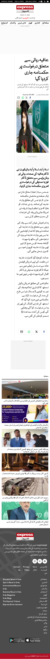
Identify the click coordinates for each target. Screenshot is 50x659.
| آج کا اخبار (32, 18)
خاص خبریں (22, 23)
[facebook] (44, 332)
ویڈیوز (45, 629)
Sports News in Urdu (11, 582)
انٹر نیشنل (43, 592)
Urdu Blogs (7, 598)
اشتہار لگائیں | (19, 18)
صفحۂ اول (45, 23)
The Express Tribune (11, 601)
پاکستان (13, 23)
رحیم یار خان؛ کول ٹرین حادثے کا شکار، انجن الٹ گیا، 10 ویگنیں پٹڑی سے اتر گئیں (25, 499)
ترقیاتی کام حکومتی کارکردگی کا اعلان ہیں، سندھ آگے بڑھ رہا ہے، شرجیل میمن (27, 523)
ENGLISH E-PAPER (31, 1)
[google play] (17, 641)
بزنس (45, 626)
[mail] (21, 332)
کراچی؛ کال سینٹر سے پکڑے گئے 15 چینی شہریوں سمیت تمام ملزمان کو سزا (25, 475)
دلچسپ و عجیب (41, 607)
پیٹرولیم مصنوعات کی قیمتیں (37, 617)
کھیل (30, 23)
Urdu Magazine (9, 595)
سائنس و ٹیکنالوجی (41, 620)
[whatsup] (29, 332)
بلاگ (45, 623)
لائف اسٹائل (43, 601)
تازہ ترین (37, 23)
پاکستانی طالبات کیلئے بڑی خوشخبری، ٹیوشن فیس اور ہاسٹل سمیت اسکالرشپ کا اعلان (26, 426)
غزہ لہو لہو (44, 585)
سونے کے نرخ (43, 614)
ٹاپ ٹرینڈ (44, 604)
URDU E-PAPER (19, 1)
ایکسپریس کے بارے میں (43, 570)
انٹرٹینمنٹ (43, 598)
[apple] (32, 641)
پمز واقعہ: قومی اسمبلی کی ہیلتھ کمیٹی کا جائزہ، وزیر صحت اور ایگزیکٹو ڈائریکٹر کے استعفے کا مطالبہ (27, 450)
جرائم (45, 632)
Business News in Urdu (12, 592)
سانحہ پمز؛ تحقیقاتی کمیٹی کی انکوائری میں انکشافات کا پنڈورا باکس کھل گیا (26, 402)
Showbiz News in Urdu (12, 579)
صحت (45, 610)
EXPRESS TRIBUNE (7, 1)
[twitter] (36, 332)
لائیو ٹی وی (25, 18)
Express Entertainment (13, 604)
